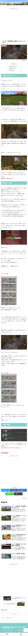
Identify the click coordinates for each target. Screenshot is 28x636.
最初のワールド (5, 452)
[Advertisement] (14, 24)
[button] (18, 493)
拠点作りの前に (12, 68)
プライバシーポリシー (7, 630)
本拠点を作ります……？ (14, 66)
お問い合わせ (20, 630)
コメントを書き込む (14, 614)
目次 (12, 63)
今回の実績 (11, 70)
